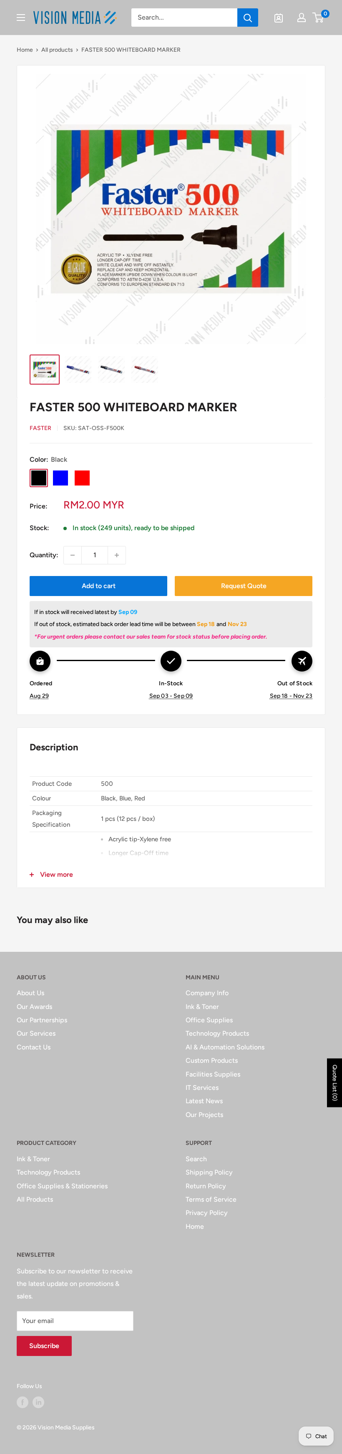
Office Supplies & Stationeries (62, 1186)
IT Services (202, 1088)
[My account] (301, 17)
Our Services (36, 1033)
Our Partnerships (42, 1020)
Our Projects (204, 1115)
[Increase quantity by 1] (117, 555)
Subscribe (44, 1346)
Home (25, 49)
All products (57, 49)
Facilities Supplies (213, 1074)
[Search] (247, 17)
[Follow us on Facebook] (22, 1402)
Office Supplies (209, 1020)
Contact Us (33, 1047)
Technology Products (217, 1033)
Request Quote (244, 586)
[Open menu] (21, 17)
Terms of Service (211, 1199)
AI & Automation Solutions (225, 1047)
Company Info (207, 993)
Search (196, 1159)
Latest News (204, 1101)
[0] (318, 18)
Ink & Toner (202, 1007)
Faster (40, 428)
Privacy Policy (207, 1213)
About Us (30, 993)
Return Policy (206, 1186)
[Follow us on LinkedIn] (38, 1402)
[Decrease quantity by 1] (72, 555)
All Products (35, 1199)
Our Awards (34, 1007)
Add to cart (99, 586)
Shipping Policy (209, 1172)
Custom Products (212, 1060)
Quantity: (44, 555)
